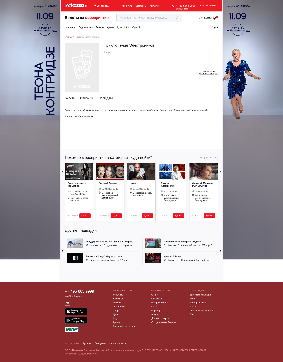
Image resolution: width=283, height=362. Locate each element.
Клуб (192, 298)
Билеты (70, 98)
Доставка (141, 6)
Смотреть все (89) (208, 157)
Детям (116, 322)
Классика (118, 298)
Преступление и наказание (77, 184)
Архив (154, 314)
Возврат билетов (160, 302)
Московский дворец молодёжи (142, 194)
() (208, 72)
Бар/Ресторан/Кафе (200, 294)
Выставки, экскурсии (124, 326)
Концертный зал (198, 302)
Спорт (116, 310)
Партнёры (156, 310)
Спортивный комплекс (202, 310)
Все (192, 314)
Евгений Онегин (108, 183)
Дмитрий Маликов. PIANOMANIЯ (203, 184)
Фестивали (119, 306)
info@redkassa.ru (74, 296)
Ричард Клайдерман (168, 184)
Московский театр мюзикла (79, 199)
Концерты (118, 294)
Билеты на (87, 18)
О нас (154, 294)
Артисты (87, 343)
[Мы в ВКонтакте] (67, 302)
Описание (87, 98)
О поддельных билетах (163, 322)
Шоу (115, 318)
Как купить (127, 6)
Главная (69, 37)
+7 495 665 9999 (186, 5)
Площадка (106, 98)
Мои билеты (205, 17)
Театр (193, 306)
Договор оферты (160, 318)
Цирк (115, 314)
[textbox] (149, 17)
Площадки (100, 343)
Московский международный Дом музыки (110, 195)
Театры (117, 302)
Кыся (133, 183)
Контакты (154, 6)
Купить (85, 215)
